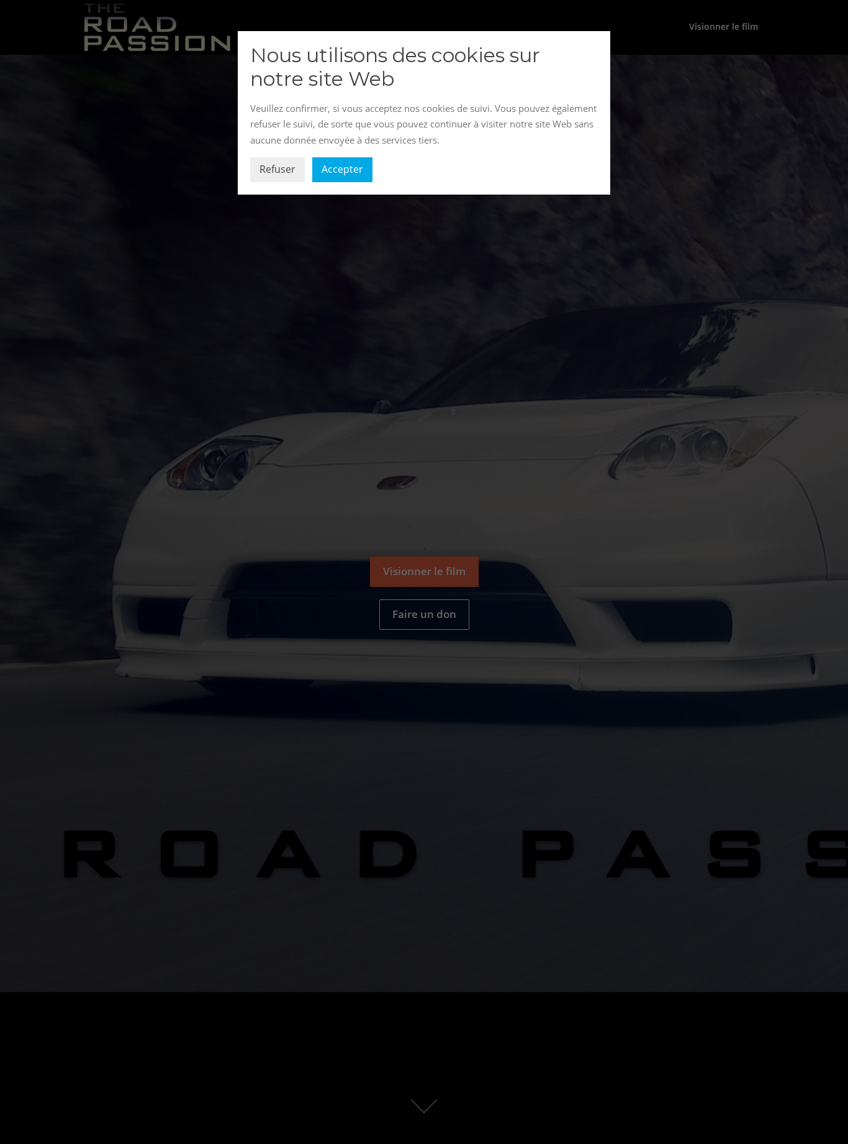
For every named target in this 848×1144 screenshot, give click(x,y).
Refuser (277, 169)
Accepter (342, 169)
